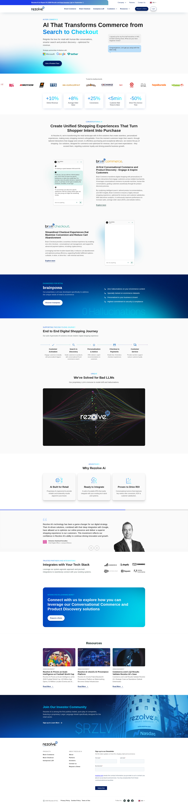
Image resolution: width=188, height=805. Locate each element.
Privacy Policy (65, 800)
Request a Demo (74, 766)
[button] (91, 548)
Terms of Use (86, 800)
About (71, 754)
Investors (72, 760)
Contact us (73, 763)
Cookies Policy (76, 800)
